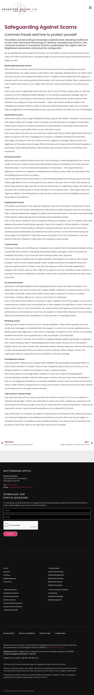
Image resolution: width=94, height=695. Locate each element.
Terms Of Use (44, 633)
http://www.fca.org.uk (56, 647)
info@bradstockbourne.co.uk (20, 487)
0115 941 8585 (12, 485)
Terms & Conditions (27, 633)
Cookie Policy (60, 633)
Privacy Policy (8, 633)
